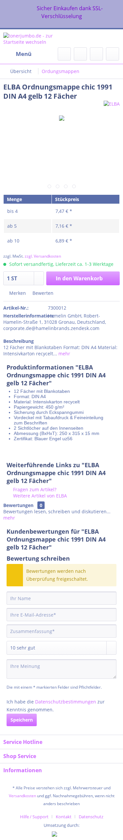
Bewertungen (18, 505)
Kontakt (64, 817)
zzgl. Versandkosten (43, 256)
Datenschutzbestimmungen (65, 702)
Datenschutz (91, 817)
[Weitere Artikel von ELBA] (112, 106)
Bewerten (42, 293)
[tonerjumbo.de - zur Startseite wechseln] (32, 38)
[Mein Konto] (96, 54)
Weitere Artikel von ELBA (39, 496)
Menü (23, 54)
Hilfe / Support (34, 817)
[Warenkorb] (112, 54)
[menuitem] (17, 54)
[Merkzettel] (80, 54)
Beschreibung (18, 341)
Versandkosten (22, 796)
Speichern (21, 720)
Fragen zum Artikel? (34, 489)
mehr (63, 353)
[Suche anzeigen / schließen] (64, 54)
